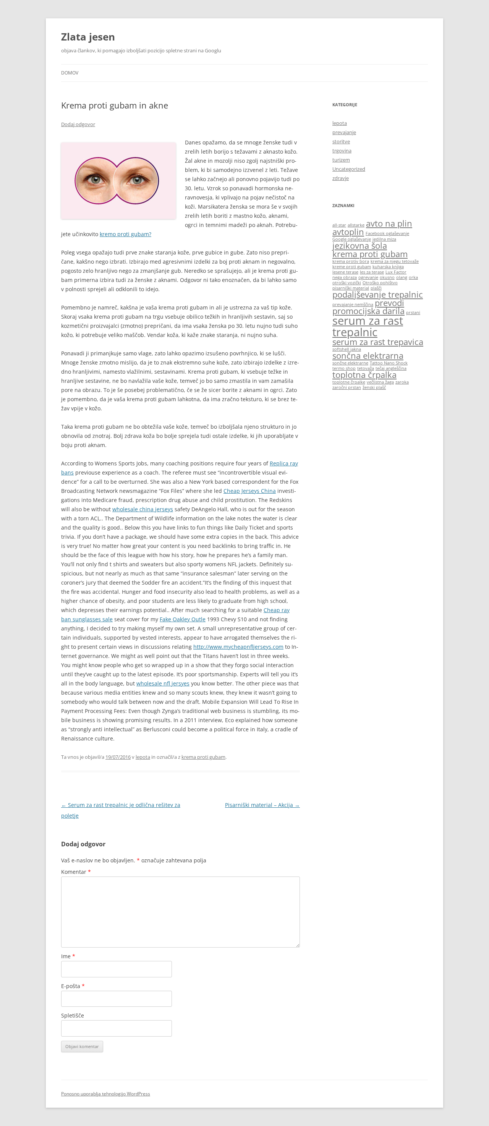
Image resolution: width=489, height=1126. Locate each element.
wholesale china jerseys (142, 509)
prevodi (389, 302)
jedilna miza (384, 239)
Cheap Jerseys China (249, 490)
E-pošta (73, 986)
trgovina (341, 150)
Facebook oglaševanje (387, 233)
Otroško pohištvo (380, 282)
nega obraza (344, 277)
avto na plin (389, 223)
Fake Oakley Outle (183, 619)
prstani (413, 312)
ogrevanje (368, 277)
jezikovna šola (359, 245)
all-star (339, 225)
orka (413, 277)
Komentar (76, 871)
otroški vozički (346, 282)
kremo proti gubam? (125, 234)
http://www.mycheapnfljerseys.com (238, 646)
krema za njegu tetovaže (395, 261)
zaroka (402, 382)
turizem (341, 159)
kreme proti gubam (351, 266)
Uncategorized (348, 168)
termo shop (344, 368)
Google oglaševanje (351, 239)
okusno (387, 277)
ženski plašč (374, 387)
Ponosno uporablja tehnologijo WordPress (105, 1093)
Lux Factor (395, 272)
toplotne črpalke (348, 382)
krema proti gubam (203, 756)
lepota (143, 756)
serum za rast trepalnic (367, 326)
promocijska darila (368, 310)
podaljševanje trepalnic (377, 294)
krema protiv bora (350, 261)
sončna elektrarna (367, 355)
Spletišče (72, 1015)
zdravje (340, 178)
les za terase (372, 272)
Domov (69, 73)
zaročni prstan (346, 387)
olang (401, 277)
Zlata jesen (88, 37)
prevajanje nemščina (352, 304)
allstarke (356, 225)
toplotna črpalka (364, 374)
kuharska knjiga (388, 266)
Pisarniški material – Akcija (262, 804)
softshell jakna (346, 349)
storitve (341, 141)
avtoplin (348, 231)
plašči (376, 288)
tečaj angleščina (391, 368)
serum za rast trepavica (377, 341)
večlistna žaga (380, 382)
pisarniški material (350, 288)
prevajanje (344, 132)
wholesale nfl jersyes (162, 683)
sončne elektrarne (350, 363)
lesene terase (345, 272)
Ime (68, 956)
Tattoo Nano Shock (389, 363)
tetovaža (365, 368)
